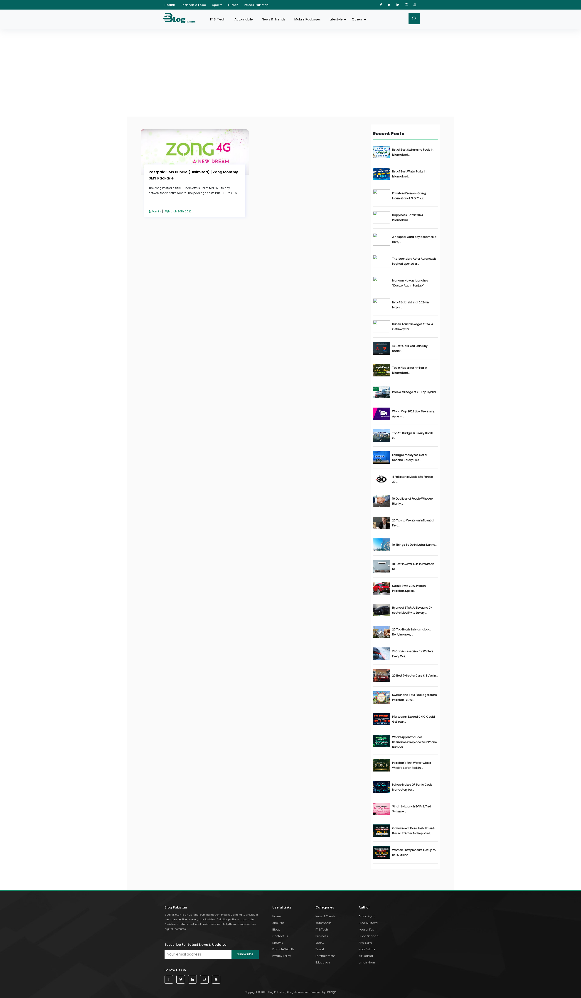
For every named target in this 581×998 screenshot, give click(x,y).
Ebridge (331, 992)
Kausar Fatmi (368, 929)
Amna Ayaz (367, 916)
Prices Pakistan (256, 5)
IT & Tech (217, 19)
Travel (319, 949)
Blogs (276, 929)
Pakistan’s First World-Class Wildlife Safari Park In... (411, 765)
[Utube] (415, 4)
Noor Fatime (367, 949)
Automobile (243, 19)
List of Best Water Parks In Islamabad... (409, 173)
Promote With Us (283, 949)
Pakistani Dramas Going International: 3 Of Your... (409, 195)
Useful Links (281, 907)
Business (321, 936)
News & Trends (273, 19)
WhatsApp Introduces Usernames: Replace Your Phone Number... (414, 742)
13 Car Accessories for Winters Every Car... (412, 653)
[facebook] (381, 4)
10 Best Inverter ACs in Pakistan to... (413, 566)
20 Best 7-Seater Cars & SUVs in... (415, 675)
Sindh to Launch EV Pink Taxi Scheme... (411, 808)
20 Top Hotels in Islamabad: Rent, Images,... (411, 631)
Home (276, 916)
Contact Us (280, 936)
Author (364, 907)
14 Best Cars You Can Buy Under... (410, 348)
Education (322, 962)
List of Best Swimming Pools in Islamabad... (412, 152)
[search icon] (414, 18)
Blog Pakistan (176, 907)
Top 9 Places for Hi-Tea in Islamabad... (409, 370)
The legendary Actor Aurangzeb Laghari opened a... (414, 261)
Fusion (233, 5)
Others (357, 19)
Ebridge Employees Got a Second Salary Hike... (409, 457)
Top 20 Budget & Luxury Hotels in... (412, 435)
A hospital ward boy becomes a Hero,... (414, 239)
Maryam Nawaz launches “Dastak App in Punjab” (410, 283)
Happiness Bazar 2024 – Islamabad (409, 217)
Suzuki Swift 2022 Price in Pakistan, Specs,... (409, 588)
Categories (324, 907)
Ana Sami (365, 943)
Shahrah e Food (193, 5)
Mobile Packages (307, 19)
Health (170, 5)
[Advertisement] (290, 63)
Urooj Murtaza (368, 923)
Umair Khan (367, 962)
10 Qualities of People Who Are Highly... (412, 501)
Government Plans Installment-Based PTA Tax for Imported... (414, 830)
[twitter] (389, 4)
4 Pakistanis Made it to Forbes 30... (412, 479)
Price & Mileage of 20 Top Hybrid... (415, 392)
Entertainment (325, 956)
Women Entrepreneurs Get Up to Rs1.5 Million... (414, 852)
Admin (156, 211)
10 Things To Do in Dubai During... (414, 545)
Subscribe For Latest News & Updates (195, 944)
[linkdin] (397, 4)
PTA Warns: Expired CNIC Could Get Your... (413, 719)
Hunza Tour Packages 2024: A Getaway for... (412, 326)
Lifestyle (336, 19)
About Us (278, 923)
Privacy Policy (281, 956)
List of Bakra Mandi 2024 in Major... (410, 304)
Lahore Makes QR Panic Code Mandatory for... (412, 787)
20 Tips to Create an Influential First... (413, 522)
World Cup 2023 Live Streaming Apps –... (413, 413)
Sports (217, 5)
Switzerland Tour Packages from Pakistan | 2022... (414, 697)
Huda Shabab (368, 936)
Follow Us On (175, 970)
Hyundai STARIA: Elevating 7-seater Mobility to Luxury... (412, 610)
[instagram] (406, 4)
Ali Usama (366, 956)
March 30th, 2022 (179, 211)
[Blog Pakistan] (181, 19)
